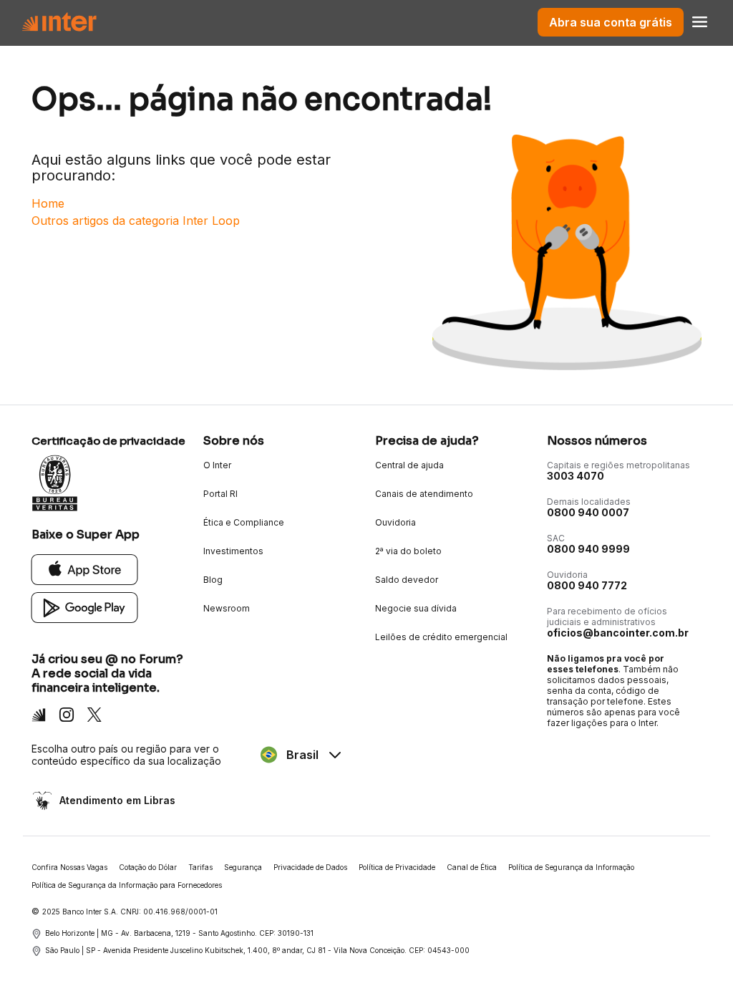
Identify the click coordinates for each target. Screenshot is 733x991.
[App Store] (84, 569)
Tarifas (200, 867)
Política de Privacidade (397, 867)
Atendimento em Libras (117, 800)
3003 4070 (575, 476)
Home (47, 203)
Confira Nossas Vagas (69, 867)
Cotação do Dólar (148, 867)
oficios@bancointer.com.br (618, 633)
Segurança (243, 867)
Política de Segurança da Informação (571, 867)
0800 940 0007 (588, 512)
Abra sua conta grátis (610, 22)
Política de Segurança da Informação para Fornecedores (126, 885)
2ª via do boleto (408, 551)
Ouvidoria (395, 522)
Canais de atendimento (424, 493)
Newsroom (226, 608)
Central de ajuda (409, 465)
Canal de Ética (472, 867)
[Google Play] (84, 606)
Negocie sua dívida (416, 608)
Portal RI (220, 493)
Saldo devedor (406, 579)
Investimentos (233, 551)
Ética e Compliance (243, 522)
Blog (213, 579)
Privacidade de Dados (310, 867)
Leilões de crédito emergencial (441, 637)
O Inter (217, 465)
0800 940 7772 (587, 585)
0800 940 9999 (588, 549)
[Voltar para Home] (59, 22)
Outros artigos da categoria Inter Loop (135, 220)
